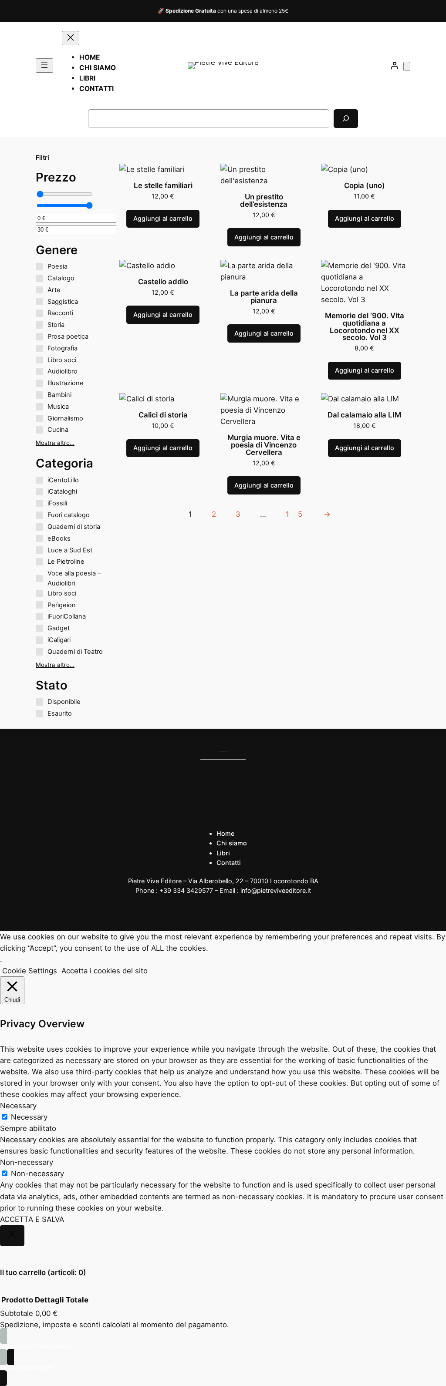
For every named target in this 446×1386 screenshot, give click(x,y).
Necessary (29, 1117)
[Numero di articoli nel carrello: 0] (406, 66)
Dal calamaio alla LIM (364, 415)
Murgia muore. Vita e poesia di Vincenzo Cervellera (264, 445)
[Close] (12, 1236)
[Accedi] (394, 66)
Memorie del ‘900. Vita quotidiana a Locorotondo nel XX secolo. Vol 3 (364, 326)
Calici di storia (163, 415)
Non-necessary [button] (26, 1162)
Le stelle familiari (163, 185)
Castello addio (163, 282)
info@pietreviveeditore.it (275, 890)
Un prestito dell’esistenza (263, 200)
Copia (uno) (364, 185)
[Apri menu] (44, 65)
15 (298, 514)
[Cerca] (346, 118)
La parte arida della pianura (264, 296)
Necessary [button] (18, 1105)
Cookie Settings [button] (29, 970)
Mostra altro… (55, 442)
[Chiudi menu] (70, 38)
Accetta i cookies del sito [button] (104, 970)
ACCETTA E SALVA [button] (32, 1219)
